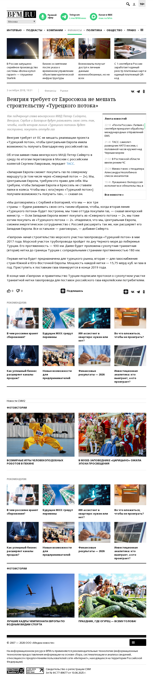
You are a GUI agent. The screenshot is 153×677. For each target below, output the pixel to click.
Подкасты (34, 30)
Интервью (14, 30)
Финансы (75, 30)
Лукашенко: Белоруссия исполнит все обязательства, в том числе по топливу (124, 185)
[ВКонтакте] (132, 91)
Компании (55, 30)
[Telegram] (138, 91)
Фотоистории (17, 407)
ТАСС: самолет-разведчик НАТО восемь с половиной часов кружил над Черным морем (123, 147)
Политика (94, 30)
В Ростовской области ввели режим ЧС (122, 160)
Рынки (64, 90)
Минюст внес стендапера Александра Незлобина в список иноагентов (124, 172)
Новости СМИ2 (16, 401)
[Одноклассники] (143, 91)
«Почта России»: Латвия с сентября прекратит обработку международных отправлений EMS (124, 130)
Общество (114, 30)
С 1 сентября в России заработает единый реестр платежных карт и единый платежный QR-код (130, 71)
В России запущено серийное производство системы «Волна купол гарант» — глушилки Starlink (22, 71)
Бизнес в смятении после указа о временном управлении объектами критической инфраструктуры (58, 71)
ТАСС (70, 163)
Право (131, 30)
